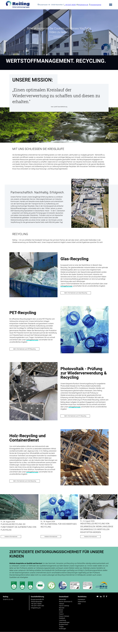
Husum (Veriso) (64, 616)
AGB (79, 604)
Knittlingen (62, 629)
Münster (61, 608)
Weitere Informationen (11, 536)
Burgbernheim (63, 624)
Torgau (61, 626)
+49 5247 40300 (70, 5)
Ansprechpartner (96, 5)
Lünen (61, 612)
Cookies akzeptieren (59, 37)
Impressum (81, 599)
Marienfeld (62, 599)
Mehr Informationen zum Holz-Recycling (24, 481)
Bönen (61, 610)
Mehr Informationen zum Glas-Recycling (75, 293)
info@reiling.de (83, 5)
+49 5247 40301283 (37, 606)
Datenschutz (82, 601)
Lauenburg (62, 620)
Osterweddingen (64, 622)
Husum (61, 614)
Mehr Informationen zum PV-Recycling (75, 416)
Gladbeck (62, 618)
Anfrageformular (66, 286)
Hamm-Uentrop (64, 606)
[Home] (18, 7)
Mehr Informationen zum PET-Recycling (24, 349)
